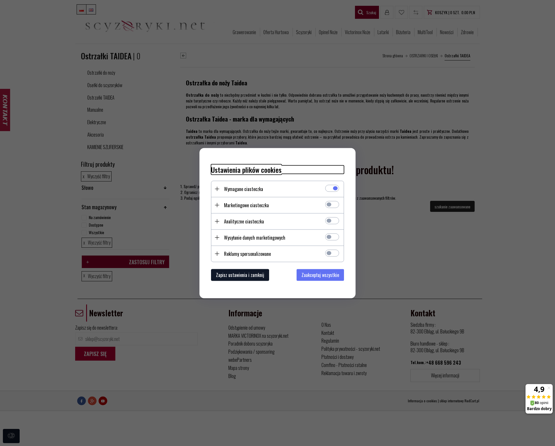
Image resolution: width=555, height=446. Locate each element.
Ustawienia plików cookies (246, 169)
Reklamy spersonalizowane (247, 253)
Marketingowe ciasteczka (246, 204)
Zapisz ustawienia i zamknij (240, 274)
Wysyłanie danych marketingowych (254, 237)
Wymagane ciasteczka (243, 188)
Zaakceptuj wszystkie (320, 274)
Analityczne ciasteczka (244, 221)
